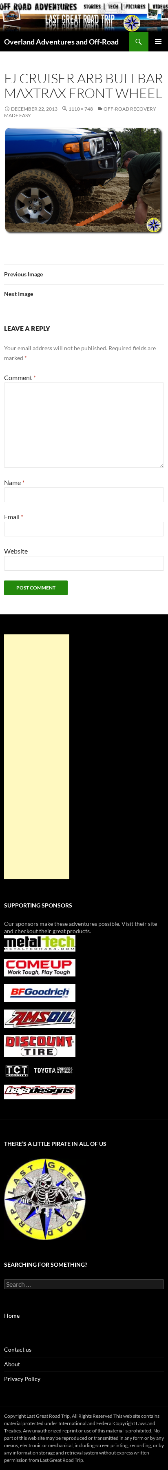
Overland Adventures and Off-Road (61, 41)
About (12, 1364)
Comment (20, 377)
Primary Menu (158, 41)
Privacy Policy (22, 1378)
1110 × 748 (81, 109)
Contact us (17, 1349)
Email (13, 516)
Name (14, 482)
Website (16, 551)
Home (12, 1315)
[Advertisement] (36, 756)
